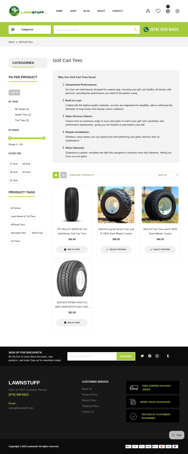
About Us (87, 389)
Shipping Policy (90, 406)
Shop (73, 11)
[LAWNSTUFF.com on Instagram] (157, 356)
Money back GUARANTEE (155, 402)
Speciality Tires (18, 233)
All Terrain (16, 208)
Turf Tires (15, 241)
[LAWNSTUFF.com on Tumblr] (168, 356)
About (101, 11)
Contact (117, 11)
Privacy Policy (89, 394)
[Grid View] (56, 175)
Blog (87, 11)
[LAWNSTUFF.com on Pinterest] (149, 356)
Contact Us (88, 411)
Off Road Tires (18, 224)
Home (59, 11)
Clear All (14, 92)
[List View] (63, 175)
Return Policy (89, 400)
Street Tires (37, 233)
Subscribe (126, 356)
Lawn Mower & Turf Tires (23, 216)
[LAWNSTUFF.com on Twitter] (142, 356)
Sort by (162, 175)
